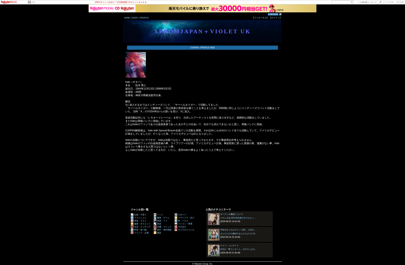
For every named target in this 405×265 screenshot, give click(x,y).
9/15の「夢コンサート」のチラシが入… (238, 249)
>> (367, 2)
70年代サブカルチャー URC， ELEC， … (239, 230)
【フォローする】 (260, 17)
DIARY (135, 18)
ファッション (140, 218)
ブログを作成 (388, 2)
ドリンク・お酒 (141, 233)
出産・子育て (140, 215)
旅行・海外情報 (164, 230)
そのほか (182, 227)
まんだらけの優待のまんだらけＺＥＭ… (238, 233)
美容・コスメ (140, 221)
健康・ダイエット (142, 224)
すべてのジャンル (186, 230)
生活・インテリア (142, 227)
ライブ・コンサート (229, 245)
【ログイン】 (275, 17)
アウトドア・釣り (186, 218)
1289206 (273, 14)
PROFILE (144, 18)
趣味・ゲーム (163, 218)
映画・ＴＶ (162, 221)
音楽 (33, 2)
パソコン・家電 (185, 224)
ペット (160, 215)
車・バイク (183, 221)
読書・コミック (164, 227)
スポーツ (182, 215)
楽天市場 (400, 2)
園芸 (159, 233)
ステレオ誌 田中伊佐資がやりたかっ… (238, 218)
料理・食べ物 (140, 230)
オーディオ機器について (231, 214)
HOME (127, 18)
